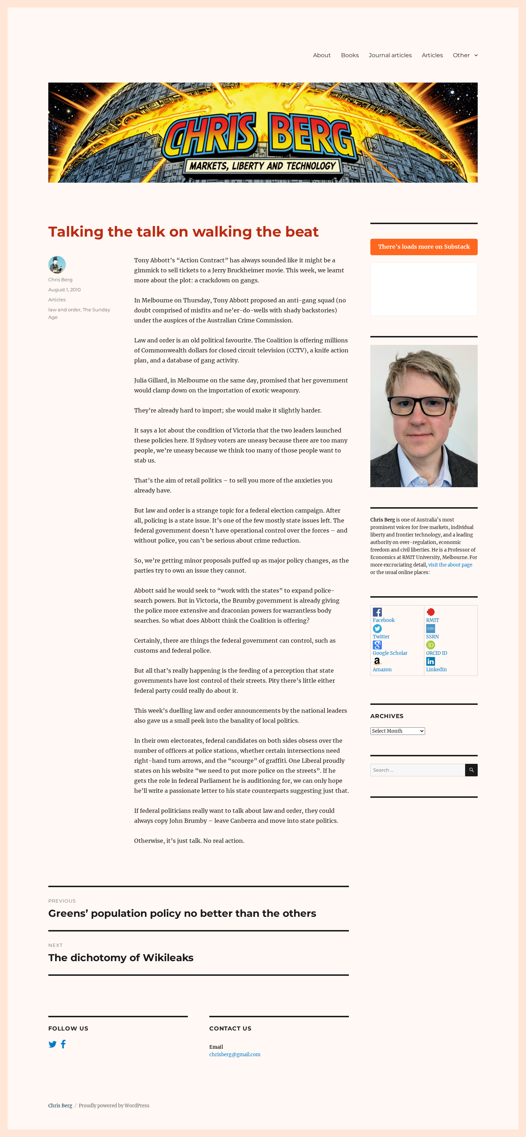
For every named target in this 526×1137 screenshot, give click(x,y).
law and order (64, 309)
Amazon (382, 670)
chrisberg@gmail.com (234, 1055)
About (322, 55)
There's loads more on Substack (424, 246)
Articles (432, 55)
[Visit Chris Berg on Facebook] (63, 1046)
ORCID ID (436, 653)
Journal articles (390, 55)
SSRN (432, 637)
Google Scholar (390, 653)
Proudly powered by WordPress (114, 1106)
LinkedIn (436, 670)
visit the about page (450, 565)
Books (350, 55)
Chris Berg (60, 279)
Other (461, 55)
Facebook (384, 620)
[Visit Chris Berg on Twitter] (52, 1046)
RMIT (432, 620)
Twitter (381, 637)
